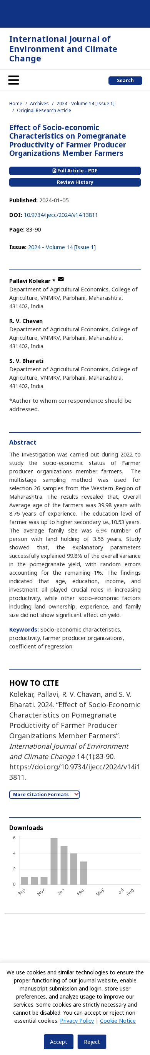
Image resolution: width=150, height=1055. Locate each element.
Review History (75, 182)
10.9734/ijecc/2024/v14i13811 (61, 214)
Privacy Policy (77, 1020)
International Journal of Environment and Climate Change (63, 48)
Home (15, 103)
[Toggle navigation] (13, 80)
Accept (58, 1041)
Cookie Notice (118, 1020)
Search (125, 80)
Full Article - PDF (76, 170)
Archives (39, 103)
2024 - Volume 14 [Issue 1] (86, 103)
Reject (92, 1041)
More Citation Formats (41, 794)
